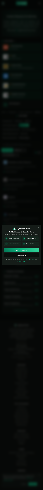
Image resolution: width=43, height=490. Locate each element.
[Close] (38, 227)
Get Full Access (21, 250)
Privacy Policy (21, 261)
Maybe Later (21, 255)
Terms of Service (29, 259)
